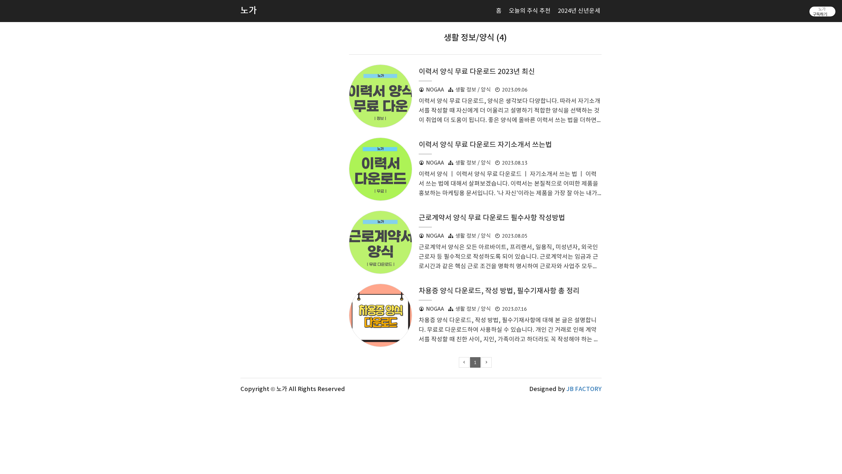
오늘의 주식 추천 (530, 11)
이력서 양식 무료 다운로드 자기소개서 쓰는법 (485, 145)
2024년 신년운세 (579, 11)
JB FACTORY (584, 389)
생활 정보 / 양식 (473, 90)
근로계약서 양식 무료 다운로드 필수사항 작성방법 (492, 218)
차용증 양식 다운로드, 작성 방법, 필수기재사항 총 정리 (499, 291)
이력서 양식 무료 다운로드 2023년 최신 (477, 72)
